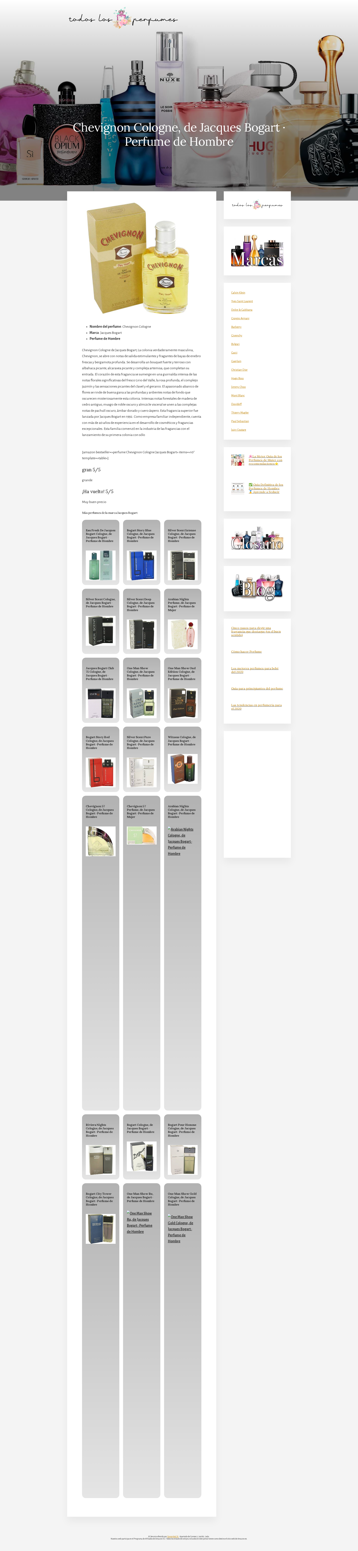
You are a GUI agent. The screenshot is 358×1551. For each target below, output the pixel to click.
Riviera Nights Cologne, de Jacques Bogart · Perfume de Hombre (100, 1130)
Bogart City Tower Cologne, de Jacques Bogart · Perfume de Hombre (100, 1199)
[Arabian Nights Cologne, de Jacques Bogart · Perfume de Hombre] (183, 966)
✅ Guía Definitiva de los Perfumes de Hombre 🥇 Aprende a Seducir (266, 488)
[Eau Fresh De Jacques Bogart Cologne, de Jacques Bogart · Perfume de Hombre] (101, 565)
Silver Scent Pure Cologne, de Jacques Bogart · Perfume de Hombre (141, 742)
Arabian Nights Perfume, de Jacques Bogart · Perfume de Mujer (182, 604)
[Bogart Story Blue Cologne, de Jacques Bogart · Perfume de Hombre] (142, 565)
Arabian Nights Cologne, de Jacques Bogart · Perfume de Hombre (182, 811)
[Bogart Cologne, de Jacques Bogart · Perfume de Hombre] (142, 1156)
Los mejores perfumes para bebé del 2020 (255, 670)
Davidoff (236, 404)
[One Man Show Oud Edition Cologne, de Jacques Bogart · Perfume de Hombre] (183, 703)
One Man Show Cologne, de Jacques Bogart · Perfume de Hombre (141, 673)
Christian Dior (239, 369)
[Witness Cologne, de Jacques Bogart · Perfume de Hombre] (183, 769)
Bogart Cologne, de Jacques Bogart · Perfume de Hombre (140, 1128)
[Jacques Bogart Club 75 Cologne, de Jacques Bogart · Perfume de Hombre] (101, 703)
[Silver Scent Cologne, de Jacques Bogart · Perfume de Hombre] (101, 631)
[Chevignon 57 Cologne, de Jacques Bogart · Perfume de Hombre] (101, 841)
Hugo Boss (237, 378)
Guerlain (236, 361)
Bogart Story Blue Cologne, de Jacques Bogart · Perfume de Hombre (141, 535)
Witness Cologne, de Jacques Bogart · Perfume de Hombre (182, 740)
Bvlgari (235, 344)
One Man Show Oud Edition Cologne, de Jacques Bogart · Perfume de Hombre (181, 673)
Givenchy (236, 335)
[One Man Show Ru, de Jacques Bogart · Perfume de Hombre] (142, 1350)
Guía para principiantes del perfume (257, 688)
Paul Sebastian (240, 421)
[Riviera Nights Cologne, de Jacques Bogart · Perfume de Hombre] (101, 1160)
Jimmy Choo (238, 386)
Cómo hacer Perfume (246, 651)
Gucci (234, 352)
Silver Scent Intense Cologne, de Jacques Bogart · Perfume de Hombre (182, 535)
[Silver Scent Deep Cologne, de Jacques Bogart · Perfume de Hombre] (142, 634)
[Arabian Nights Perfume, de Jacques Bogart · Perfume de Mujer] (183, 634)
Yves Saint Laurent (242, 301)
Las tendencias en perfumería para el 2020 (256, 706)
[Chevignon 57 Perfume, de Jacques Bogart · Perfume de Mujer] (142, 835)
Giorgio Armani (240, 318)
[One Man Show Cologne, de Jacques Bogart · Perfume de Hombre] (142, 703)
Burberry (236, 326)
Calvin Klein (238, 292)
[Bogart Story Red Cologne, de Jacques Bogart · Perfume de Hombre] (101, 772)
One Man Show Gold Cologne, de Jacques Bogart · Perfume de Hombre (182, 1199)
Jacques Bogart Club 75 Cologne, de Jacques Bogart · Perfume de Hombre (100, 673)
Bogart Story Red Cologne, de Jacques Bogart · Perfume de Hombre (100, 742)
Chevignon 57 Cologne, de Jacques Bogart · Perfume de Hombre (100, 811)
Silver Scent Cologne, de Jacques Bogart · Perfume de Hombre (100, 602)
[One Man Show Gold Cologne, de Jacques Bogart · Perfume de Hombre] (183, 1353)
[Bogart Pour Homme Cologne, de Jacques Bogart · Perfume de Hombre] (183, 1160)
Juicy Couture (238, 429)
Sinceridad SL (173, 1536)
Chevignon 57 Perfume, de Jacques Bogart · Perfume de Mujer (141, 811)
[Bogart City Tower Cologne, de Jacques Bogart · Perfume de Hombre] (101, 1229)
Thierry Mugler (240, 412)
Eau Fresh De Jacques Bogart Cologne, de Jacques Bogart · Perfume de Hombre (100, 535)
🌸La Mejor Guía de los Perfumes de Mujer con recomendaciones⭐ (265, 459)
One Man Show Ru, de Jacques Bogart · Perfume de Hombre (140, 1197)
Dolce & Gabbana (241, 309)
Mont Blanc (238, 395)
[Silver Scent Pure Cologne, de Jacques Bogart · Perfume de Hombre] (142, 772)
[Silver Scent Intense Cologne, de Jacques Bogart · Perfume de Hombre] (183, 565)
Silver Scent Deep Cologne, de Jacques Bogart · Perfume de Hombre (141, 604)
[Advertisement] (179, 63)
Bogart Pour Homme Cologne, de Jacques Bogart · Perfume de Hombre (182, 1130)
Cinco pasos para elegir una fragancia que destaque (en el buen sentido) (256, 631)
